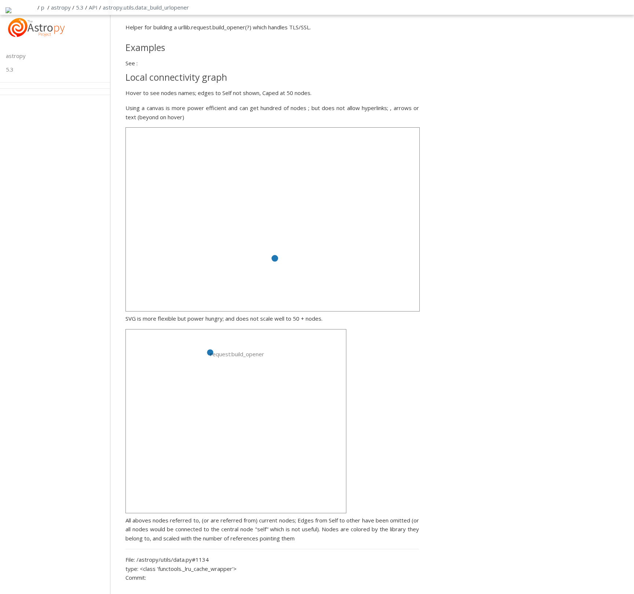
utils (129, 7)
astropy (61, 7)
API (93, 7)
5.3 (80, 7)
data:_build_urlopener (162, 7)
